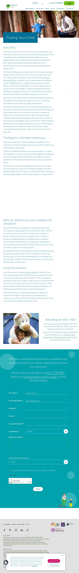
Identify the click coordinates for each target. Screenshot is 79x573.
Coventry (9, 540)
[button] (5, 562)
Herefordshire (30, 540)
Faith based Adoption (39, 552)
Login (69, 3)
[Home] (12, 6)
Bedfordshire (29, 543)
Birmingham (28, 537)
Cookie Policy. (35, 566)
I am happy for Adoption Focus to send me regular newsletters (33, 470)
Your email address (15, 401)
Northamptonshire (7, 543)
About (47, 8)
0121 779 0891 (55, 372)
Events (53, 8)
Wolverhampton (7, 539)
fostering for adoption (29, 272)
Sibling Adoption (16, 552)
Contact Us (70, 8)
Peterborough (8, 545)
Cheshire (47, 539)
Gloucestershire (42, 542)
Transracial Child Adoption (9, 550)
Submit (38, 489)
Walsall (13, 539)
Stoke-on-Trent (30, 539)
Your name (12, 393)
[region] (35, 562)
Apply (42, 3)
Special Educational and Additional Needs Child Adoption (30, 550)
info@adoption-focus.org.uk (40, 376)
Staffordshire (23, 539)
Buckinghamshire (21, 543)
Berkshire (34, 543)
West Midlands (35, 537)
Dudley (41, 537)
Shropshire (41, 539)
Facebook (4, 530)
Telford (36, 539)
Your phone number (16, 424)
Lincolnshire (22, 542)
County (11, 416)
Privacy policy (21, 524)
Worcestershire (23, 540)
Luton (38, 543)
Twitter (10, 530)
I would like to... (14, 431)
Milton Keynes (44, 543)
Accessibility (6, 524)
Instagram (16, 530)
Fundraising (60, 8)
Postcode (12, 408)
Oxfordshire (34, 542)
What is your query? (16, 437)
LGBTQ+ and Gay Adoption (26, 552)
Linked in (22, 530)
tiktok (27, 530)
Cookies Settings (54, 565)
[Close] (62, 555)
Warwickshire (15, 540)
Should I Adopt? (30, 8)
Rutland (14, 543)
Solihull (5, 540)
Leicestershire (15, 542)
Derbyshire (28, 542)
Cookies (13, 524)
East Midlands (37, 540)
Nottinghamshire (7, 542)
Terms (27, 524)
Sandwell (17, 539)
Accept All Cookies (54, 561)
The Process (40, 8)
